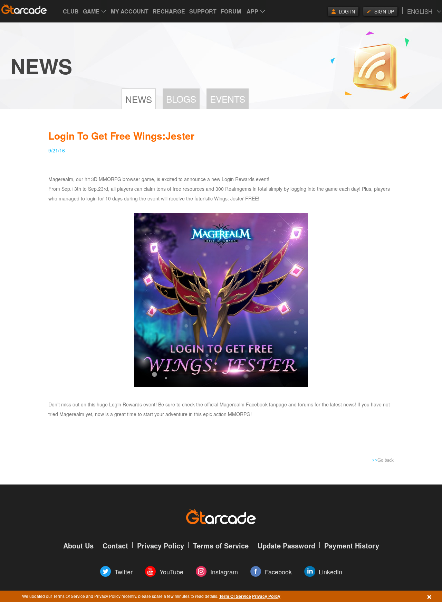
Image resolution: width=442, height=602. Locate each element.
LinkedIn (330, 571)
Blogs (181, 98)
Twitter (124, 571)
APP (252, 11)
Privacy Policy (266, 596)
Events (227, 98)
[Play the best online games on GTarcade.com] (24, 9)
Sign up (384, 11)
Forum (231, 11)
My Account (129, 11)
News (138, 99)
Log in (347, 11)
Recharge (169, 11)
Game (91, 11)
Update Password (286, 545)
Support (203, 11)
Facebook (278, 571)
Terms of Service (221, 545)
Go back (383, 460)
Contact (115, 545)
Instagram (224, 571)
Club (71, 11)
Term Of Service (235, 596)
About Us (78, 545)
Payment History (351, 545)
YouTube (171, 571)
